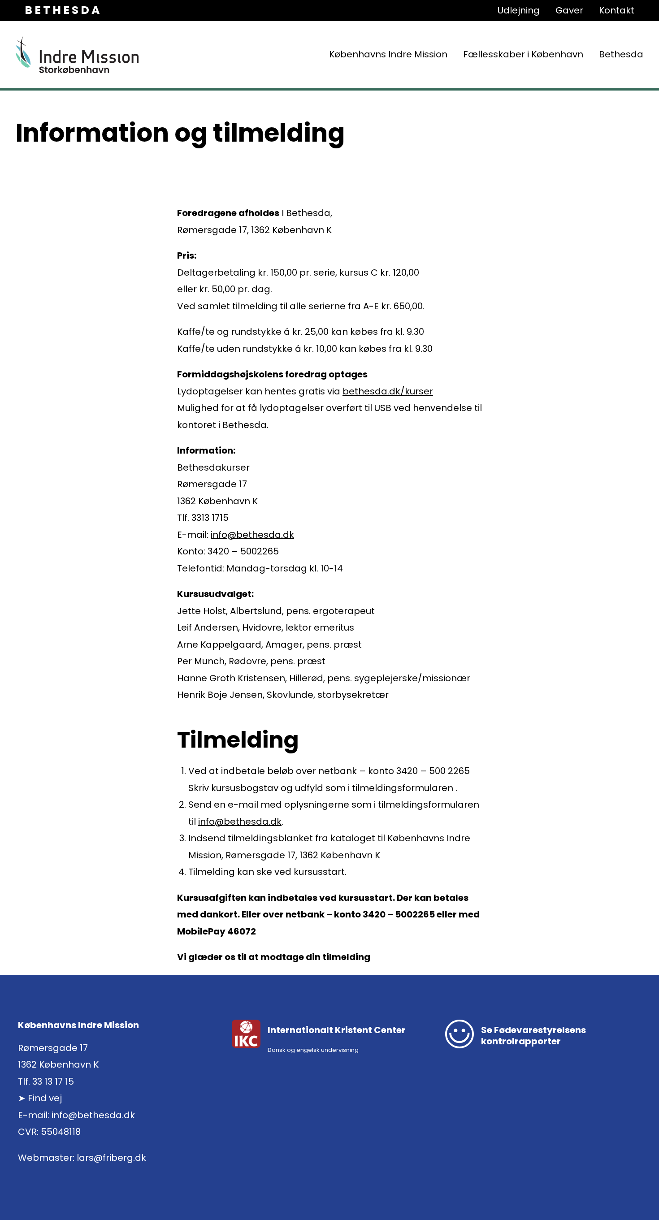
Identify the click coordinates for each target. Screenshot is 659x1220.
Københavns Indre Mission (388, 54)
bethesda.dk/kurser (388, 391)
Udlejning (519, 10)
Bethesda (621, 54)
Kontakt (616, 10)
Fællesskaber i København (523, 54)
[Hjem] (77, 54)
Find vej (45, 1098)
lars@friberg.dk (111, 1157)
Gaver (569, 10)
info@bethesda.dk (252, 534)
